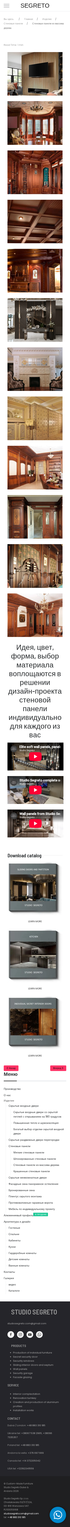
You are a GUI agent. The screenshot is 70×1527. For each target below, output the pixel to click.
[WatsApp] (57, 1514)
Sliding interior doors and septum (33, 1365)
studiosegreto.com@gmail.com (26, 1323)
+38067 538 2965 (31, 1433)
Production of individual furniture (32, 1352)
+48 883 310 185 (36, 1425)
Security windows (23, 1361)
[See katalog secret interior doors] (35, 1023)
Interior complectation (26, 1394)
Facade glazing (22, 1377)
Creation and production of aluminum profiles (36, 1404)
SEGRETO (35, 6)
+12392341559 (25, 1468)
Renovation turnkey (24, 1398)
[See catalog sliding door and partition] (35, 888)
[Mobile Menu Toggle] (6, 5)
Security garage (23, 1373)
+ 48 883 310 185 (16, 1517)
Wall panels (20, 1369)
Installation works (23, 1410)
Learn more (35, 921)
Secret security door (25, 1357)
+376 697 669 (36, 1453)
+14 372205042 (31, 1460)
